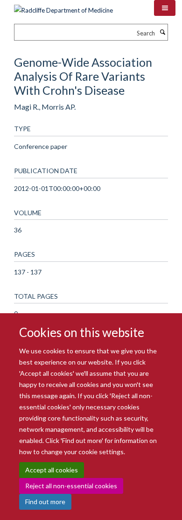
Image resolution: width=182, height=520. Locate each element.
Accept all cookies (51, 470)
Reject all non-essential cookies (71, 486)
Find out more (45, 502)
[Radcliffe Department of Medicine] (63, 7)
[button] (164, 8)
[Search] (162, 32)
